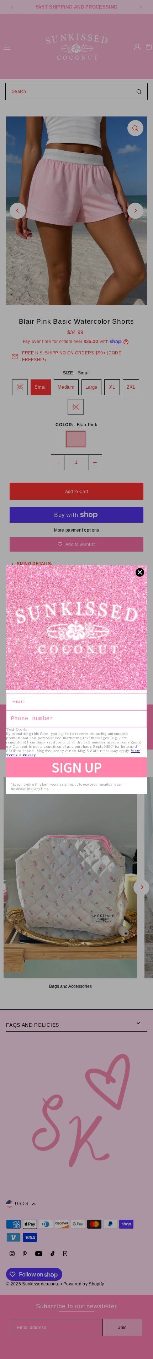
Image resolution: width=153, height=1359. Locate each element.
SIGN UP (77, 767)
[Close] (140, 572)
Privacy (29, 755)
